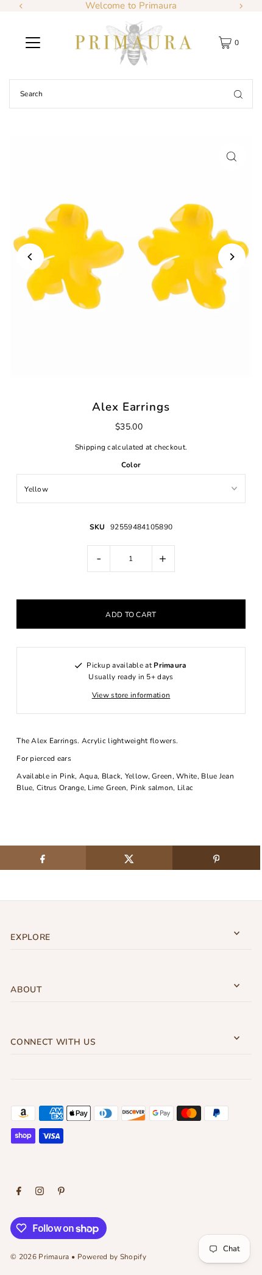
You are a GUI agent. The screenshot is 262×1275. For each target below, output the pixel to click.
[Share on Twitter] (129, 858)
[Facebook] (18, 1193)
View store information (131, 695)
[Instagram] (39, 1193)
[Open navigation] (33, 42)
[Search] (238, 93)
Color (131, 465)
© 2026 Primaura (39, 1257)
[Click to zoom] (232, 156)
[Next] (241, 6)
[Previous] (21, 6)
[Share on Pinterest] (216, 858)
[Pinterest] (61, 1193)
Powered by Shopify (111, 1257)
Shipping (90, 447)
